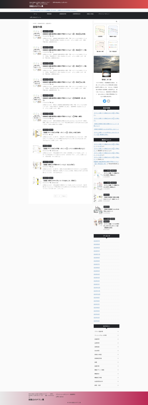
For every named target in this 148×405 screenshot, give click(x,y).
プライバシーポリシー (104, 14)
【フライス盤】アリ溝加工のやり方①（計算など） (106, 119)
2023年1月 (97, 251)
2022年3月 (97, 277)
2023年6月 (97, 244)
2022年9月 (97, 257)
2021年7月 (97, 304)
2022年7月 (97, 264)
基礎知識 (49, 14)
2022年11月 (97, 254)
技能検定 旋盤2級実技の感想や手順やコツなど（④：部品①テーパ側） (65, 66)
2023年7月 (97, 241)
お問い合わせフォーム (35, 17)
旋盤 (53, 36)
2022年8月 (97, 261)
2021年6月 (97, 307)
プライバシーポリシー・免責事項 (65, 394)
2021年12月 (97, 287)
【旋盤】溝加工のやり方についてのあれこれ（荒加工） (60, 180)
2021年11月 (97, 291)
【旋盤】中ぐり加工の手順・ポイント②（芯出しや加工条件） (62, 132)
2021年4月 (97, 314)
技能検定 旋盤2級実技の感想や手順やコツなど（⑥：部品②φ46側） (64, 34)
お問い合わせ (60, 396)
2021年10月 (97, 294)
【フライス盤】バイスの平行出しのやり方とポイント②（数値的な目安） (106, 133)
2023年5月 (97, 247)
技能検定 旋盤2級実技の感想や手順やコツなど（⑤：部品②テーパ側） (65, 50)
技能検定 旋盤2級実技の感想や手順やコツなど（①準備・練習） (63, 116)
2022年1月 (97, 284)
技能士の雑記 (90, 14)
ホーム (35, 14)
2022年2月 (97, 281)
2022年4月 (97, 274)
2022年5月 (97, 271)
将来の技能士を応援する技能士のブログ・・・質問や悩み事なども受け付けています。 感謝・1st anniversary (41, 395)
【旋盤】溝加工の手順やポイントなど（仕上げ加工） (59, 164)
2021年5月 (97, 311)
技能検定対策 (63, 14)
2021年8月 (97, 301)
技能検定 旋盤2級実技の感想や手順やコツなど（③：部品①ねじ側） (64, 82)
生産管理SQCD (76, 14)
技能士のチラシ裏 (36, 6)
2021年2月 (97, 321)
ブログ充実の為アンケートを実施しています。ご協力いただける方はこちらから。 (43, 10)
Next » (64, 196)
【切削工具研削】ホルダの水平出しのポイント (106, 129)
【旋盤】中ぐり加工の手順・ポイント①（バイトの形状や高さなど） (64, 148)
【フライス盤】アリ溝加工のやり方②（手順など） (106, 114)
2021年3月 (97, 317)
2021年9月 (97, 297)
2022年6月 (97, 267)
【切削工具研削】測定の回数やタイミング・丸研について (106, 125)
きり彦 (100, 146)
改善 (52, 52)
